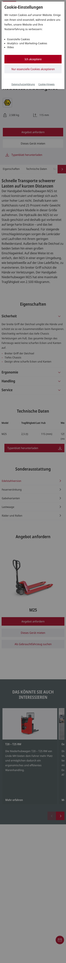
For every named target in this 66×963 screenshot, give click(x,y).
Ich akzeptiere (33, 59)
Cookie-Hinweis (46, 84)
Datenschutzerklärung (23, 84)
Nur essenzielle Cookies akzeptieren (33, 69)
